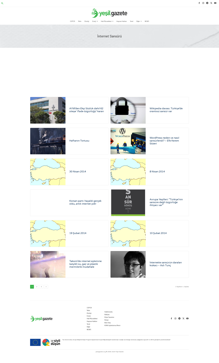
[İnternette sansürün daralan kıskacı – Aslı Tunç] (128, 264)
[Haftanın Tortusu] (47, 141)
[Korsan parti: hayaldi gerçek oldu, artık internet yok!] (47, 203)
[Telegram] (207, 3)
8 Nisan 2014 (157, 171)
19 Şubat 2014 (77, 233)
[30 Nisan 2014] (47, 172)
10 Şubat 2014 (158, 233)
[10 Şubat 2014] (128, 233)
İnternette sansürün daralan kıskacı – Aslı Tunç (166, 264)
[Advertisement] (109, 73)
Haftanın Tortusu (79, 140)
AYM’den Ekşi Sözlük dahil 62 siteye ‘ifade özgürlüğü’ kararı (86, 110)
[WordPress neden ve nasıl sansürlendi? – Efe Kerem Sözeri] (128, 141)
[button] (2, 3)
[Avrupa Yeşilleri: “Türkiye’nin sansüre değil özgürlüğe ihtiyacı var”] (128, 203)
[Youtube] (215, 3)
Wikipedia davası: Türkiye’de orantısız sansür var (166, 110)
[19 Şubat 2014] (47, 233)
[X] (211, 3)
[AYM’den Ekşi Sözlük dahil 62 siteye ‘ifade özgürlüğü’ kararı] (47, 110)
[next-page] (46, 287)
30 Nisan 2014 (77, 171)
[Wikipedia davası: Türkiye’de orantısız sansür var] (128, 110)
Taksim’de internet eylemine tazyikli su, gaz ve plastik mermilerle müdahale (85, 264)
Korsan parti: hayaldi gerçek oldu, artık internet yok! (85, 202)
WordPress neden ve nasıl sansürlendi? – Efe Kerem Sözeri (164, 140)
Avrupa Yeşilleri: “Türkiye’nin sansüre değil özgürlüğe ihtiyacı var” (166, 202)
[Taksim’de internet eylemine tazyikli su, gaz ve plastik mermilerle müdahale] (47, 264)
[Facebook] (199, 3)
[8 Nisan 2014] (128, 172)
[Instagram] (203, 3)
